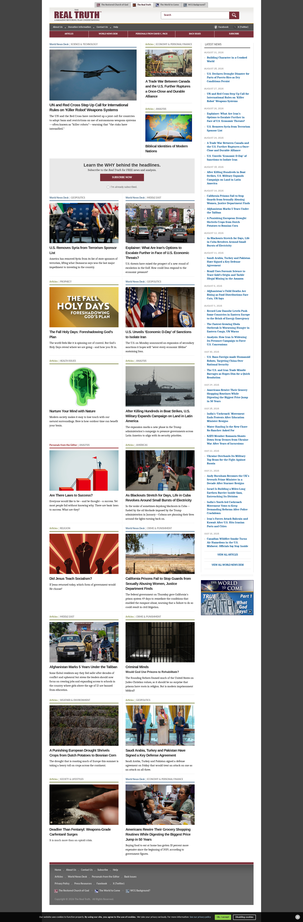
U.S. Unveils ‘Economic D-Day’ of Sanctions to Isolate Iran (227, 157)
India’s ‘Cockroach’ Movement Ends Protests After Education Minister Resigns (225, 417)
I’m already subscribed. (124, 187)
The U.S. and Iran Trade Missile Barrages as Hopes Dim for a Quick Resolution (228, 373)
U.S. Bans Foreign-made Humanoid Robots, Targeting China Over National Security (228, 360)
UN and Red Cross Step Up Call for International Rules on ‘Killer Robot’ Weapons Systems (228, 97)
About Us (58, 27)
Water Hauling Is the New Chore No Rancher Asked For (227, 428)
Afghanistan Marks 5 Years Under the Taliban (228, 210)
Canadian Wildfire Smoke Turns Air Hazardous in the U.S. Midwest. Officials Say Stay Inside (227, 542)
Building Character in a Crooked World (227, 59)
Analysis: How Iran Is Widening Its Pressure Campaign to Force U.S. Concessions (227, 340)
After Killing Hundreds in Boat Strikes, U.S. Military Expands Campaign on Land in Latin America (226, 177)
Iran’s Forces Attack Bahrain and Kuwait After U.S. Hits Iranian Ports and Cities (227, 522)
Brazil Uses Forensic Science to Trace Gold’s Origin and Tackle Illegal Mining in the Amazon (226, 275)
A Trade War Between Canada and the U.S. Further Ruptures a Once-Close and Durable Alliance (228, 146)
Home (58, 870)
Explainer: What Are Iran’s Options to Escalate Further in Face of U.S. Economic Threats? (226, 117)
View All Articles (227, 555)
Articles (69, 34)
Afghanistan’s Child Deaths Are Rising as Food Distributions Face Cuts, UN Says (227, 294)
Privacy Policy (62, 883)
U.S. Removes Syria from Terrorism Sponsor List (228, 128)
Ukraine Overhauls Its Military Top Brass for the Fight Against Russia (226, 459)
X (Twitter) (243, 27)
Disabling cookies (244, 917)
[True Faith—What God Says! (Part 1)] (227, 599)
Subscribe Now (122, 177)
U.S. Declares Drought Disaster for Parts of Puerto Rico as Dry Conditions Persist (228, 77)
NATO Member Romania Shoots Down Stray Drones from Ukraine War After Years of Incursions (227, 439)
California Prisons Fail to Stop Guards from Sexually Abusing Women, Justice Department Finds (228, 199)
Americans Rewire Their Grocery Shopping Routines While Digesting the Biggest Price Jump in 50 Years (227, 395)
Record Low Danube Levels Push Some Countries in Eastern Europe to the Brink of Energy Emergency (228, 314)
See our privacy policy (200, 917)
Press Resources (83, 883)
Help (115, 27)
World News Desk (108, 34)
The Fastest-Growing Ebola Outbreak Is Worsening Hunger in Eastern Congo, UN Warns (228, 327)
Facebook (223, 27)
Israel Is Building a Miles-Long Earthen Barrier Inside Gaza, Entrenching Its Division (226, 492)
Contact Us (102, 27)
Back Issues (195, 34)
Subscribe (234, 34)
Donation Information (79, 27)
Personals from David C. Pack (151, 34)
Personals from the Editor (105, 877)
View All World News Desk (228, 565)
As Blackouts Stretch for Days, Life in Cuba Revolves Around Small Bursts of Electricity (228, 241)
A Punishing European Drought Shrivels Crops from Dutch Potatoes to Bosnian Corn (226, 221)
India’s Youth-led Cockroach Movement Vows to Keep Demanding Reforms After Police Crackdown (227, 507)
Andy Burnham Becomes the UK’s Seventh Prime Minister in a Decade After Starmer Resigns (228, 479)
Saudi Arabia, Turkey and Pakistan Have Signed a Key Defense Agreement (228, 261)
